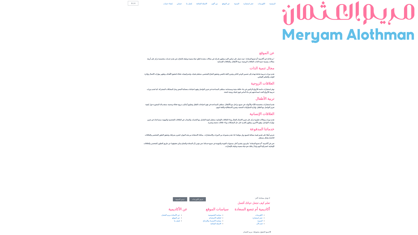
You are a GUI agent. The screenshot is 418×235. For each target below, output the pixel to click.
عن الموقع (226, 4)
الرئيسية (272, 4)
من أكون (214, 4)
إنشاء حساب (167, 4)
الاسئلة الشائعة (201, 4)
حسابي (179, 4)
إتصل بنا (189, 4)
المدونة (236, 4)
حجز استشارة (248, 4)
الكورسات (261, 4)
